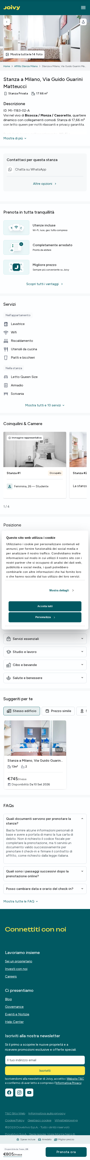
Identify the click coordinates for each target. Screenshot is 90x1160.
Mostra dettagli (59, 590)
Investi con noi (16, 969)
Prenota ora (66, 1152)
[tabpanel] (45, 755)
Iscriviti (45, 1071)
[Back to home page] (11, 7)
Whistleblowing (66, 1120)
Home (6, 66)
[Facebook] (9, 1092)
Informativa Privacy (68, 1083)
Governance (14, 1007)
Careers (11, 976)
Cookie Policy (14, 1120)
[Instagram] (19, 1092)
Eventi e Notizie (17, 1014)
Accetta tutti (44, 606)
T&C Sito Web (15, 1113)
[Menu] (83, 7)
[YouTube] (29, 1092)
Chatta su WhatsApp (28, 170)
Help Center (14, 1022)
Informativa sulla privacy (46, 1113)
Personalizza (43, 617)
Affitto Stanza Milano (26, 66)
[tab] (21, 711)
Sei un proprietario (18, 961)
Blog (8, 999)
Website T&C (75, 1079)
